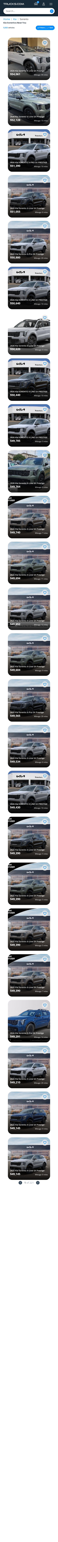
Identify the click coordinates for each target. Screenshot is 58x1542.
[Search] (51, 11)
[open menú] (51, 4)
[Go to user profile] (43, 4)
